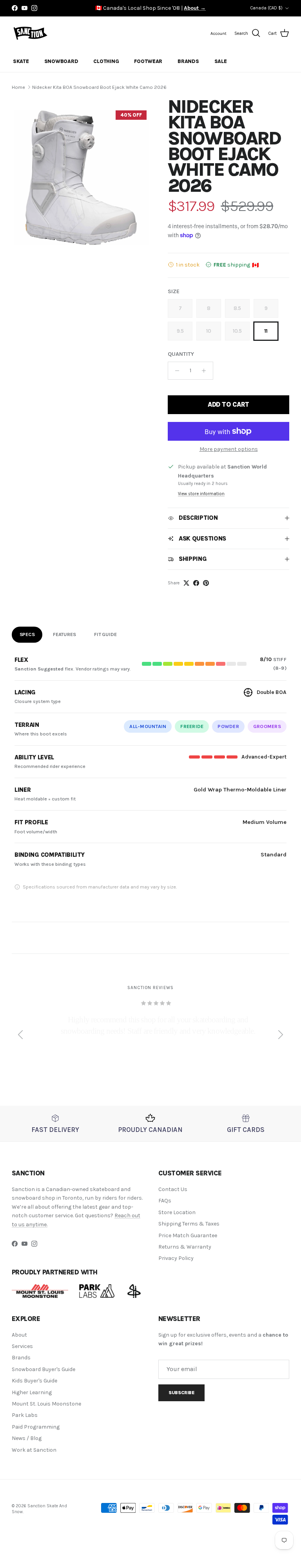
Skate (21, 61)
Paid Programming (36, 1427)
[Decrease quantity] (175, 370)
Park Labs (25, 1415)
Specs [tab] (27, 634)
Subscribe (181, 1392)
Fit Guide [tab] (105, 634)
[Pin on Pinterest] (206, 583)
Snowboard (61, 61)
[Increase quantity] (206, 370)
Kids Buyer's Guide (34, 1380)
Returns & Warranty (184, 1246)
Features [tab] (64, 634)
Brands (188, 61)
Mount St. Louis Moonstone (46, 1403)
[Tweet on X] (186, 583)
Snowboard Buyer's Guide (43, 1369)
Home (18, 87)
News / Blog (27, 1438)
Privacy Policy (176, 1258)
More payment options (228, 449)
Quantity (181, 354)
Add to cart (228, 404)
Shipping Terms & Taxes (188, 1223)
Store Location (177, 1212)
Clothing (106, 61)
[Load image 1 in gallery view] (81, 175)
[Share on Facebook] (196, 583)
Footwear (148, 61)
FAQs (164, 1200)
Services (22, 1346)
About (19, 1335)
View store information (201, 493)
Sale (220, 61)
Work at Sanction (34, 1450)
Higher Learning (32, 1392)
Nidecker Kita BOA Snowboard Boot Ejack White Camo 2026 (99, 87)
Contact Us (172, 1189)
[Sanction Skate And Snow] (30, 33)
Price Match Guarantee (187, 1235)
